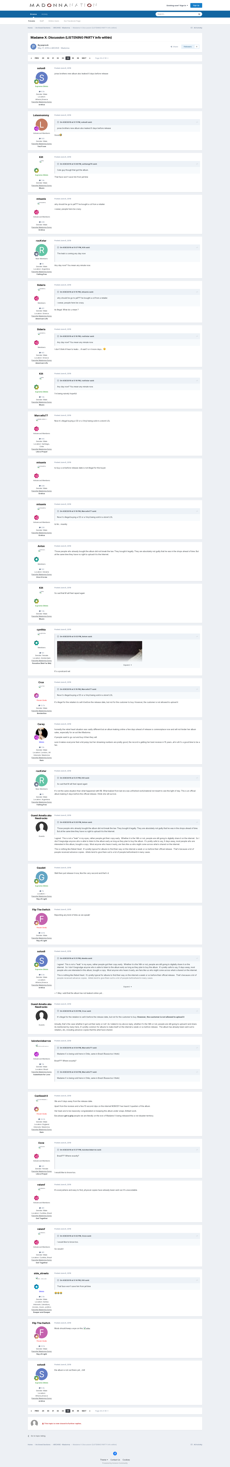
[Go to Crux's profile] (42, 692)
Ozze (41, 1142)
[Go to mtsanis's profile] (42, 208)
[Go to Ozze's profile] (42, 1152)
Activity (45, 14)
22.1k (42, 933)
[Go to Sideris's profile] (42, 294)
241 (42, 1166)
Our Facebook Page (72, 21)
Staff (42, 21)
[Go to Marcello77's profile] (42, 425)
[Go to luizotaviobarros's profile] (42, 1050)
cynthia (41, 629)
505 (42, 138)
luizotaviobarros (41, 1040)
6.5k (43, 91)
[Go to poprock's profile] (33, 47)
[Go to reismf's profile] (42, 1194)
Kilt (41, 157)
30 (48, 58)
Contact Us (115, 1460)
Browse (33, 14)
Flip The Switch (41, 909)
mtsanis (41, 198)
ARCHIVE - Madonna (60, 48)
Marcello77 (41, 415)
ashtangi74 (87, 164)
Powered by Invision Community (115, 1463)
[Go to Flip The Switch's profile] (42, 919)
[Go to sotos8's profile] (42, 78)
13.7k (42, 705)
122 (42, 569)
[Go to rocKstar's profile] (42, 250)
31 (53, 58)
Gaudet (41, 867)
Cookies (126, 1460)
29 (43, 58)
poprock (44, 45)
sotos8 (41, 68)
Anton (41, 546)
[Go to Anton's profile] (42, 555)
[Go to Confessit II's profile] (42, 1105)
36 (78, 58)
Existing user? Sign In (177, 5)
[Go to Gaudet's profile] (42, 877)
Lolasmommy (41, 115)
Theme (103, 1460)
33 (63, 58)
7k (42, 891)
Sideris (41, 285)
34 (68, 58)
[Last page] (90, 58)
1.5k (42, 747)
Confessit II (41, 1095)
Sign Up (196, 5)
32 (58, 58)
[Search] (199, 14)
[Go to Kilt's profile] (42, 166)
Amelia (85, 958)
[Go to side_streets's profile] (42, 1283)
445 (42, 439)
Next (84, 58)
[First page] (31, 58)
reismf (41, 1184)
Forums (31, 21)
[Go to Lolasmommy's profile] (42, 125)
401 (42, 308)
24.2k (42, 1119)
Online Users (53, 21)
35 (73, 58)
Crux (41, 682)
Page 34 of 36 (101, 58)
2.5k (43, 1297)
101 (42, 653)
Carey (41, 724)
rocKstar (41, 240)
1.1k (42, 1064)
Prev (37, 58)
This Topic (188, 14)
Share (175, 47)
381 (42, 1208)
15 (42, 264)
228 (42, 222)
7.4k (42, 180)
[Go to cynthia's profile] (42, 639)
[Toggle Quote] (58, 122)
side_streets (41, 1273)
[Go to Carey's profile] (42, 733)
